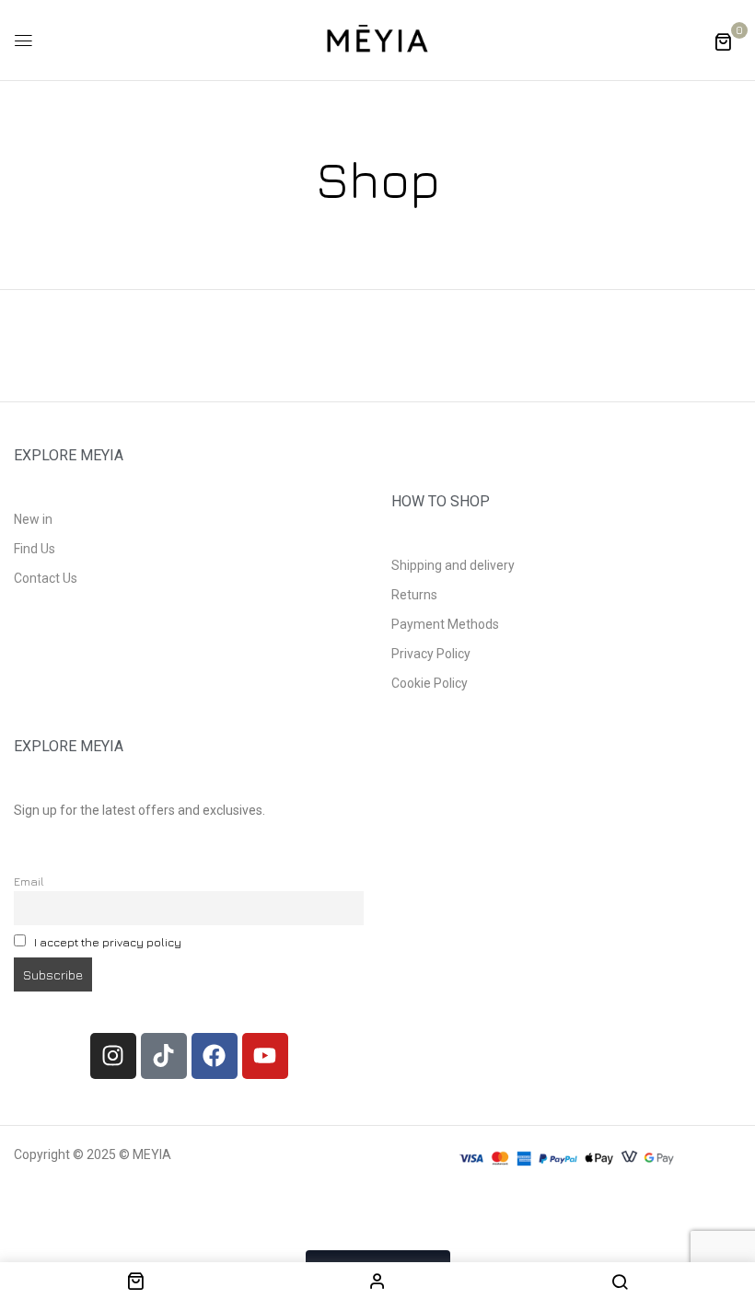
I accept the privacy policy (107, 942)
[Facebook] (215, 1056)
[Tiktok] (164, 1056)
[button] (723, 41)
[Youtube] (265, 1056)
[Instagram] (113, 1056)
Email (29, 881)
